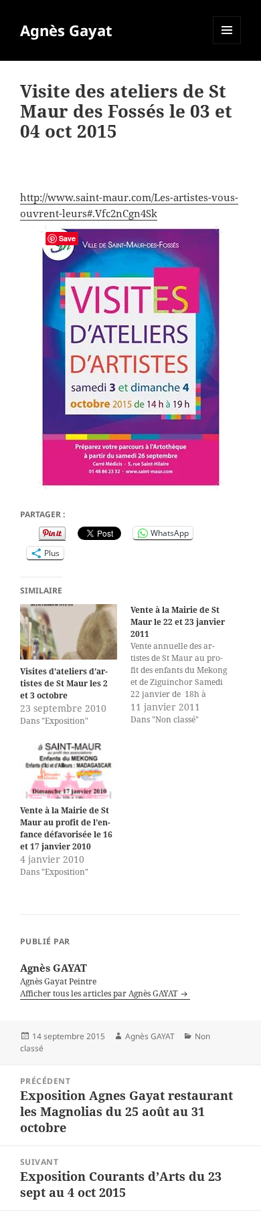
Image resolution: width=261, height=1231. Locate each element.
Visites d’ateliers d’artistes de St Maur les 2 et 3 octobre (64, 683)
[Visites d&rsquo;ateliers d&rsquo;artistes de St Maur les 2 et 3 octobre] (68, 632)
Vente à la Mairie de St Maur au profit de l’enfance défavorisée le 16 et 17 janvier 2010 (66, 828)
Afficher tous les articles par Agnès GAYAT (99, 993)
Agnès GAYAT (150, 1036)
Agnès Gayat (66, 30)
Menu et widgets (227, 43)
